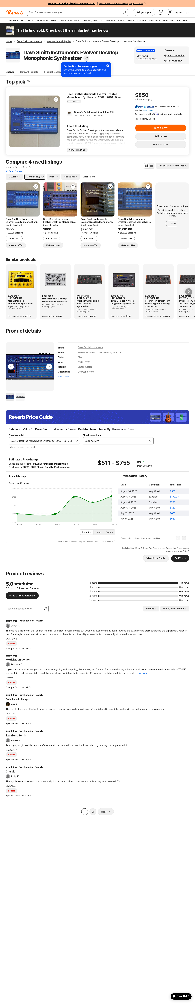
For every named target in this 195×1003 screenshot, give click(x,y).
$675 (172, 513)
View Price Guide (155, 558)
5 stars (93, 582)
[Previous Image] (11, 367)
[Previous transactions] (178, 538)
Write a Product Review (22, 595)
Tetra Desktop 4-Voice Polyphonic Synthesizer (123, 302)
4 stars (93, 587)
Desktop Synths (86, 371)
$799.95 (174, 496)
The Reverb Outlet (15, 20)
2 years (109, 532)
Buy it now (160, 128)
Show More (63, 376)
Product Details (53, 71)
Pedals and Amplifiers (46, 20)
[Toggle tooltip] (28, 82)
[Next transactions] (184, 538)
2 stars (93, 595)
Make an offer (161, 144)
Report (11, 643)
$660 (172, 518)
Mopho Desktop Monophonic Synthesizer (20, 302)
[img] (103, 112)
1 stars (93, 600)
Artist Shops (154, 20)
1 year (98, 532)
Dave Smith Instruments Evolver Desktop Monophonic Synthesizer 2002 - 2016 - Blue (93, 96)
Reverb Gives (168, 20)
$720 (172, 507)
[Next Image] (49, 367)
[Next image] (56, 121)
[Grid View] (146, 165)
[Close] (108, 66)
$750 (172, 502)
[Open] (77, 441)
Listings (10, 71)
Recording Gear (90, 20)
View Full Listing (77, 150)
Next (103, 811)
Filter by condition (92, 435)
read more (142, 673)
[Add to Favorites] (86, 58)
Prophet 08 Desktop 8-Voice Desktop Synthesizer (88, 304)
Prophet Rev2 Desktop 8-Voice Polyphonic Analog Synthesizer (158, 304)
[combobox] (41, 440)
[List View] (151, 165)
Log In (186, 12)
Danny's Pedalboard (85, 112)
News (129, 20)
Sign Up (178, 12)
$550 (172, 491)
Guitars (30, 20)
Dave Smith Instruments (90, 347)
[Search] (124, 12)
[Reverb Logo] (14, 12)
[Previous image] (12, 121)
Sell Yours (180, 558)
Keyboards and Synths (70, 20)
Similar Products (29, 71)
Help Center (182, 20)
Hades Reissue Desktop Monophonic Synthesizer (54, 300)
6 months (86, 532)
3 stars (93, 591)
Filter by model (16, 435)
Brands (121, 20)
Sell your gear (144, 12)
